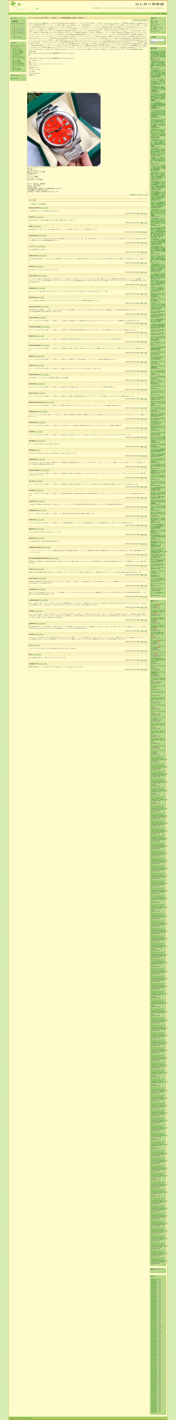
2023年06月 (154, 1334)
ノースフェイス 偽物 (17, 51)
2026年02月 (154, 1289)
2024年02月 (154, 1321)
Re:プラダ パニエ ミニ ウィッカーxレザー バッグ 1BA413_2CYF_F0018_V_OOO (159, 758)
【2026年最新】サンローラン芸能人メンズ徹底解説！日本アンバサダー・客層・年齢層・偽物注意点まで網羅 (158, 64)
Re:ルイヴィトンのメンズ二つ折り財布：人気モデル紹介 (158, 611)
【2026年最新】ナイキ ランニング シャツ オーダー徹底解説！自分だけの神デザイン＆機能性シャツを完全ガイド (158, 221)
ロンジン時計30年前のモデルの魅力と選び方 (158, 488)
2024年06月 (154, 1316)
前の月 (15, 37)
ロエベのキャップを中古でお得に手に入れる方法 (158, 414)
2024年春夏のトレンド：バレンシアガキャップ (158, 422)
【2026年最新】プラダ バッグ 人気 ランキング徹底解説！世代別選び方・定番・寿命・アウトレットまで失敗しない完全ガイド (158, 151)
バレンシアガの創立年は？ (158, 311)
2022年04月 (154, 1358)
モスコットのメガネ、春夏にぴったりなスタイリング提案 (158, 507)
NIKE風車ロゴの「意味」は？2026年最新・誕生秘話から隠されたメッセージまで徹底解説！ (158, 88)
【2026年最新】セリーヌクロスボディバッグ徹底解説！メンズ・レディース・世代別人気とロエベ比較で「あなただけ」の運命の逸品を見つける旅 (158, 133)
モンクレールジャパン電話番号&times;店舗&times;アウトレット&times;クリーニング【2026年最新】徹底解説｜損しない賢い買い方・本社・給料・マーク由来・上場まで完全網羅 (158, 231)
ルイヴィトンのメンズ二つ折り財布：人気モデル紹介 (158, 492)
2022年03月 (154, 1360)
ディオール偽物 (16, 69)
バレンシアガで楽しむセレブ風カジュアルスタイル (158, 397)
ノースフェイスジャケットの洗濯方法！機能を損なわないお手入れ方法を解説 (158, 325)
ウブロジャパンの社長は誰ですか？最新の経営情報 (158, 449)
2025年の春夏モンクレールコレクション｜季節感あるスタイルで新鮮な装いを (158, 282)
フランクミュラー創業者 (157, 329)
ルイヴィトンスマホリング (158, 567)
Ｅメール (42, 207)
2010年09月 (154, 1412)
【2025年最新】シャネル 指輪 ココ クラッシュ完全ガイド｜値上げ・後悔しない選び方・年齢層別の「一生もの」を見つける (158, 175)
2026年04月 (154, 1286)
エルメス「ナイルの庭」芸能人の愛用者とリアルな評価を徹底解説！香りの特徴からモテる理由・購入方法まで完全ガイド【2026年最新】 (158, 54)
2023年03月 (154, 1339)
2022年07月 (154, 1353)
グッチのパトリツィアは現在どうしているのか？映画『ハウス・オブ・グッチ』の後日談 (158, 439)
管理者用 (164, 13)
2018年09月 (154, 1400)
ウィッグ (153, 31)
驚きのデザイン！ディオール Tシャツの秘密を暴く (158, 560)
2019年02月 (154, 1391)
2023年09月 (154, 1329)
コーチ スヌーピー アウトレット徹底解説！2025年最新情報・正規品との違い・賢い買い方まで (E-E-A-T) (158, 275)
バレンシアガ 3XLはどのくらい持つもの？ (158, 352)
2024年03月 (154, 1319)
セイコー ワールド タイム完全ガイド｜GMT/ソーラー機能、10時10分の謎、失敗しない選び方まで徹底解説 (158, 258)
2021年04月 (154, 1378)
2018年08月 (154, 1402)
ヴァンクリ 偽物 (16, 62)
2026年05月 (154, 1284)
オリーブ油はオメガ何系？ (158, 418)
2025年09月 (154, 1296)
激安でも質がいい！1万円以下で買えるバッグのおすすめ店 (158, 520)
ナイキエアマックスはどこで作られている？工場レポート (158, 476)
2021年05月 (154, 1376)
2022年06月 (154, 1355)
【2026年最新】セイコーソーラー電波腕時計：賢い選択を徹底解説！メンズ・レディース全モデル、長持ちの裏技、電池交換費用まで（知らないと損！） (158, 185)
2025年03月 (154, 1301)
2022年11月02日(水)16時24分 (140, 20)
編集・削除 (144, 213)
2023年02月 (154, 1341)
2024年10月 (154, 1309)
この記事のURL (133, 194)
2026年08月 (154, 1279)
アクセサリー (154, 27)
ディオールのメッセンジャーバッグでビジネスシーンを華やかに (158, 460)
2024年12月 (154, 1306)
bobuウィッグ (16, 68)
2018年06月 (154, 1405)
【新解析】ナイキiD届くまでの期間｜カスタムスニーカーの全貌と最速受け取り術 (158, 159)
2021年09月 (154, 1370)
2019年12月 (154, 1381)
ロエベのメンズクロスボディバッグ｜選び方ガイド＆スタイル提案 (158, 338)
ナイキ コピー (16, 54)
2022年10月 (154, 1348)
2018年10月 (154, 1398)
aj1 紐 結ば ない (155, 575)
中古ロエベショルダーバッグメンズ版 (158, 361)
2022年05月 (154, 1356)
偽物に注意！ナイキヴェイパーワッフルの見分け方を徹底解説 (158, 501)
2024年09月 (154, 1311)
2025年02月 (154, 1302)
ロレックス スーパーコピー (111, 23)
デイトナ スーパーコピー (18, 65)
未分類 (139, 194)
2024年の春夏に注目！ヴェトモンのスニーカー (158, 555)
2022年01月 (154, 1363)
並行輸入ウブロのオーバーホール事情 (158, 299)
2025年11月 (154, 1294)
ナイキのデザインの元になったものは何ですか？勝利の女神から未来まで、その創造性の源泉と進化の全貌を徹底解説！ (158, 113)
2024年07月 (154, 1314)
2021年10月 (154, 1368)
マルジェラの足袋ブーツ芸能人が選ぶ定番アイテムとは (158, 466)
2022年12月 (154, 1344)
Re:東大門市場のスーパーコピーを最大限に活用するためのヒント (158, 659)
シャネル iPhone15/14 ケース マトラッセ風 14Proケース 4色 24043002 (158, 526)
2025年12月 (154, 1292)
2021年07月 (154, 1373)
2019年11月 (154, 1383)
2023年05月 (154, 1336)
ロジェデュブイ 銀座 (39, 23)
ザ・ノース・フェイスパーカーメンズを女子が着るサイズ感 (158, 372)
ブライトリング (16, 48)
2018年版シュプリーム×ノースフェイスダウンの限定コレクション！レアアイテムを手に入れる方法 (158, 305)
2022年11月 (154, 1346)
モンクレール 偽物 (17, 50)
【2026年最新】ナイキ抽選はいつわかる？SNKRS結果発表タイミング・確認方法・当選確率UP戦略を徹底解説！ (158, 96)
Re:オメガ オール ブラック (158, 691)
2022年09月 (154, 1349)
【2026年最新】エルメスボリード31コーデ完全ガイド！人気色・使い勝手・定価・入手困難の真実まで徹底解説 (158, 142)
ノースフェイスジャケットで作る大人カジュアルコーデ (158, 392)
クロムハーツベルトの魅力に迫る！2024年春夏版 (158, 454)
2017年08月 (154, 1408)
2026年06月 (154, 1282)
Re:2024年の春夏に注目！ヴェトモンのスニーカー (158, 633)
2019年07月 (154, 1386)
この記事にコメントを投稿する (38, 204)
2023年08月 (154, 1331)
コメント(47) (145, 194)
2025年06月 (154, 1297)
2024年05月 (154, 1318)
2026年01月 (154, 1291)
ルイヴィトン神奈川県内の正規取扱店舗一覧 (158, 347)
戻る (155, 13)
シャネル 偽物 (16, 60)
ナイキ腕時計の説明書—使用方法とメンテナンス (158, 315)
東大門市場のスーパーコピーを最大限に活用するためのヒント (158, 536)
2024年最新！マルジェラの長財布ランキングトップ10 (158, 471)
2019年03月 (154, 1390)
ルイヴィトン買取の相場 (157, 496)
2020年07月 (154, 1380)
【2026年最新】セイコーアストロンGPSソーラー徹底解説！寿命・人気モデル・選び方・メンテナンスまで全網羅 (158, 212)
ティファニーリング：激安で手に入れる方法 (158, 433)
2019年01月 (154, 1393)
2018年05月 (154, 1407)
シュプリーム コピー (17, 56)
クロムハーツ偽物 (17, 53)
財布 (152, 22)
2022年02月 (154, 1361)
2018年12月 (154, 1395)
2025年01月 (154, 1304)
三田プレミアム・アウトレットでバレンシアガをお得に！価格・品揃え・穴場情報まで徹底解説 (158, 167)
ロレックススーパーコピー (18, 58)
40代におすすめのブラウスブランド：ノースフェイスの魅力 (158, 403)
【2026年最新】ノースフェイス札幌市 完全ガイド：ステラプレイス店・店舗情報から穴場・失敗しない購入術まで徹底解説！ (158, 72)
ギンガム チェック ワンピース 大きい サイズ (158, 588)
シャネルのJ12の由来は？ (158, 564)
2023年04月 (154, 1338)
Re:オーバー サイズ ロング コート (158, 666)
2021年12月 (154, 1365)
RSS (159, 13)
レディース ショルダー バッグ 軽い (158, 571)
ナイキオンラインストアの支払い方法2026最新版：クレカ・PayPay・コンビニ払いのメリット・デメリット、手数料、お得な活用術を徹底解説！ (158, 123)
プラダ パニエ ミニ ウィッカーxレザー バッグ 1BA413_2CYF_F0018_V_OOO (159, 550)
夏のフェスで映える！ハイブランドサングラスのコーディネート (158, 513)
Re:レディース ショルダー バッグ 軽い (158, 686)
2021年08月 (154, 1371)
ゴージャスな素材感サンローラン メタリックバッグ (158, 579)
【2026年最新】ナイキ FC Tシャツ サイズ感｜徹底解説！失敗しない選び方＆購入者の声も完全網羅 (158, 241)
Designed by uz (28, 1418)
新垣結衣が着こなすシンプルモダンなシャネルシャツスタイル (158, 427)
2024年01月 (154, 1323)
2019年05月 (154, 1388)
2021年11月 (154, 1366)
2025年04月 (154, 1299)
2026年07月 (154, 1281)
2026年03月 (154, 1287)
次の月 (20, 37)
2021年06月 (154, 1375)
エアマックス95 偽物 (17, 63)
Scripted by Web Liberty (16, 1418)
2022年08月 (154, 1351)
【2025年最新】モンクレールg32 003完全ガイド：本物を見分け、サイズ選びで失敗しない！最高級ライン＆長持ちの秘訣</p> (158, 267)
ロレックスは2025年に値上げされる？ (158, 377)
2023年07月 (154, 1333)
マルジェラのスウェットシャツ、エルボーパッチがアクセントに (158, 409)
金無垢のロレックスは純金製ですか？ (158, 531)
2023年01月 (154, 1343)
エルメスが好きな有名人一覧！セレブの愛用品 (158, 319)
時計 (152, 21)
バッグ (152, 24)
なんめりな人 (14, 78)
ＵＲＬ (47, 207)
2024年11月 (154, 1307)
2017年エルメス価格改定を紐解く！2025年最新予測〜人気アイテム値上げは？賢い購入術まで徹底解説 (158, 204)
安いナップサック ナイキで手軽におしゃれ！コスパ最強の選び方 (158, 294)
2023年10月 (154, 1328)
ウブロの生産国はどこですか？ (158, 343)
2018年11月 (154, 1396)
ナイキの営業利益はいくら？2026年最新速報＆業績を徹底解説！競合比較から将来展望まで (158, 105)
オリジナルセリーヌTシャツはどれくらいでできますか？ (158, 483)
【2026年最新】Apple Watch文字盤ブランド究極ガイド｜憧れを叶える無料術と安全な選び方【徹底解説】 (158, 249)
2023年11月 (154, 1326)
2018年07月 (154, 1403)
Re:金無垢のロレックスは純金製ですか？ (158, 672)
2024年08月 (154, 1312)
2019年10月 (154, 1385)
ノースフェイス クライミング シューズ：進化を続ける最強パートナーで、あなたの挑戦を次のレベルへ (158, 81)
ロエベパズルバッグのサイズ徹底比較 (158, 366)
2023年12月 (154, 1324)
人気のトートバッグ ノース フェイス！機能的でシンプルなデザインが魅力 (157, 288)
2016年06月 (154, 1410)
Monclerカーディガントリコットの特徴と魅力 (158, 357)
